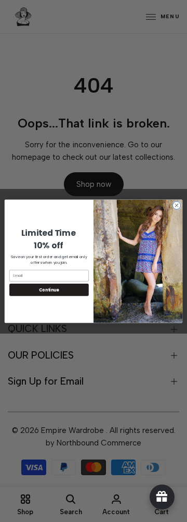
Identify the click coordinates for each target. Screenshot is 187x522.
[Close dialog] (176, 205)
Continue (49, 289)
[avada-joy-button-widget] (162, 497)
